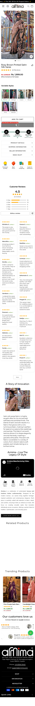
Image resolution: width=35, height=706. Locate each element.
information (17, 679)
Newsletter (17, 683)
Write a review (15, 213)
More (17, 377)
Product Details (17, 143)
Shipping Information (17, 147)
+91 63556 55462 (20, 664)
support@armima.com (20, 668)
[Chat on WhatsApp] (30, 632)
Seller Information (17, 151)
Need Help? (17, 155)
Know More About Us (11, 515)
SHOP (17, 674)
